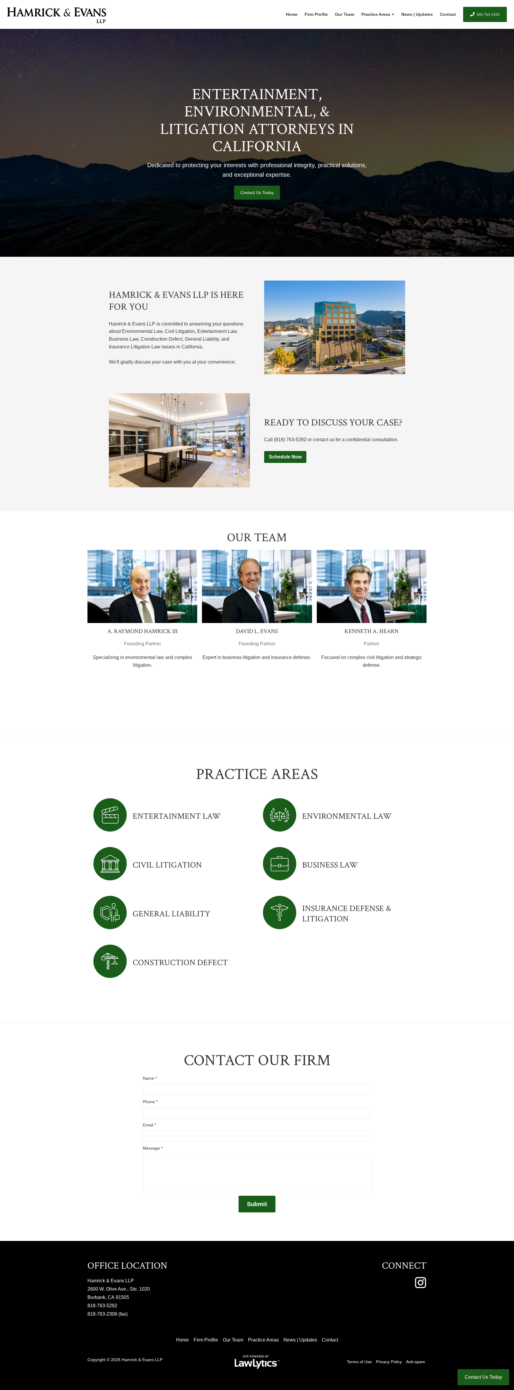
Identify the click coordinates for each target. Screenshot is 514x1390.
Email (149, 1125)
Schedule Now (285, 456)
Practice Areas (375, 14)
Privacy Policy (389, 1362)
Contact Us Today (257, 192)
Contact (448, 14)
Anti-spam (415, 1362)
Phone (150, 1101)
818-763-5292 (488, 14)
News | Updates (417, 14)
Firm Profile (316, 14)
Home (291, 14)
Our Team (344, 14)
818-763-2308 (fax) (107, 1314)
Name (150, 1078)
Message (153, 1148)
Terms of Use (359, 1362)
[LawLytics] (257, 1362)
